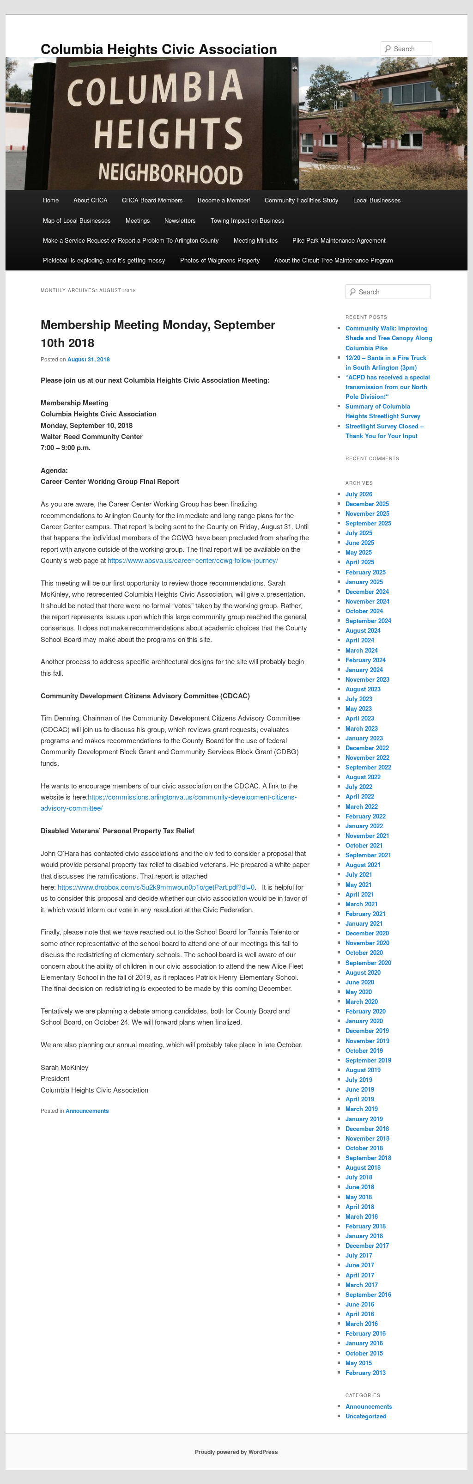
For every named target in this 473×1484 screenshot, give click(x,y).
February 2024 (366, 659)
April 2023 (360, 718)
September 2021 (368, 854)
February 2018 (366, 1225)
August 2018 (363, 1167)
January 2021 (364, 923)
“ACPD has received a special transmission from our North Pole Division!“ (388, 387)
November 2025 (367, 513)
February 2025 (366, 572)
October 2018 (364, 1147)
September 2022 (368, 767)
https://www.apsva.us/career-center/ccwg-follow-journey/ (193, 560)
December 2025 (367, 503)
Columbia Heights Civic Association (159, 48)
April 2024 (360, 639)
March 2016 (362, 1323)
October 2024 (364, 610)
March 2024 (362, 650)
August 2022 (363, 776)
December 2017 (367, 1245)
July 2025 (359, 532)
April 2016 (360, 1313)
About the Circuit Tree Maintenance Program (333, 260)
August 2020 (363, 972)
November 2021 (367, 835)
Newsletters (180, 220)
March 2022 (362, 806)
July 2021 (359, 874)
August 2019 (363, 1069)
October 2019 (364, 1050)
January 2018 (364, 1235)
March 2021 (362, 903)
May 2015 (359, 1362)
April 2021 (360, 894)
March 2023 (362, 728)
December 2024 (367, 591)
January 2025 (364, 581)
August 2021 (363, 864)
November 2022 (367, 757)
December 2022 (367, 747)
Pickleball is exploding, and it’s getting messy (104, 260)
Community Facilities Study (302, 199)
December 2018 (367, 1128)
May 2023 (359, 708)
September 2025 (368, 523)
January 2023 (364, 737)
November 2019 (367, 1040)
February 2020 (366, 1011)
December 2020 (367, 932)
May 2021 (359, 884)
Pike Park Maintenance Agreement (339, 240)
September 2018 (368, 1157)
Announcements (87, 1110)
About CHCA (90, 199)
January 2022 (364, 825)
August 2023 (363, 688)
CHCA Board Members (152, 199)
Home (51, 199)
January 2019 (364, 1118)
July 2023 (359, 698)
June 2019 (360, 1089)
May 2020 (359, 991)
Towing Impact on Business (248, 220)
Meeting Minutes (256, 240)
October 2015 (364, 1353)
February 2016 (366, 1333)
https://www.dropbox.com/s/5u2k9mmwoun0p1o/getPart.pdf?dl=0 (156, 887)
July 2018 (359, 1177)
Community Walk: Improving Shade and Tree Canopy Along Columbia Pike (389, 338)
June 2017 (360, 1264)
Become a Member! (224, 199)
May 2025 (359, 552)
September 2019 (368, 1060)
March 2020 (362, 1001)
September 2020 (368, 962)
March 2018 (362, 1216)
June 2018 (360, 1186)
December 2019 (367, 1030)
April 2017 (360, 1274)
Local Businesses (377, 199)
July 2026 (359, 493)
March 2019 (362, 1108)
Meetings (138, 220)
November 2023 (367, 679)
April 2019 (360, 1098)
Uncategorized (366, 1415)
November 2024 (367, 601)
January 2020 (364, 1020)
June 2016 (360, 1304)
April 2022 (360, 796)
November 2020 (367, 942)
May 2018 (359, 1196)
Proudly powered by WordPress (236, 1451)
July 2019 (359, 1079)
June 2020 (360, 981)
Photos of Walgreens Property (220, 260)
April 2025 (360, 561)
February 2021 (366, 913)
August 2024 (363, 630)
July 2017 (359, 1255)
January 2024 (364, 669)
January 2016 (364, 1342)
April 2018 (360, 1206)
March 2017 (362, 1284)
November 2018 (367, 1138)
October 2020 (364, 952)
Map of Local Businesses (77, 220)
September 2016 (368, 1294)
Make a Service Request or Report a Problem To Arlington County (131, 240)
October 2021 (364, 845)
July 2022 (359, 786)
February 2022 (366, 816)
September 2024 (368, 620)
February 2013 (366, 1372)
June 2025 (360, 542)
